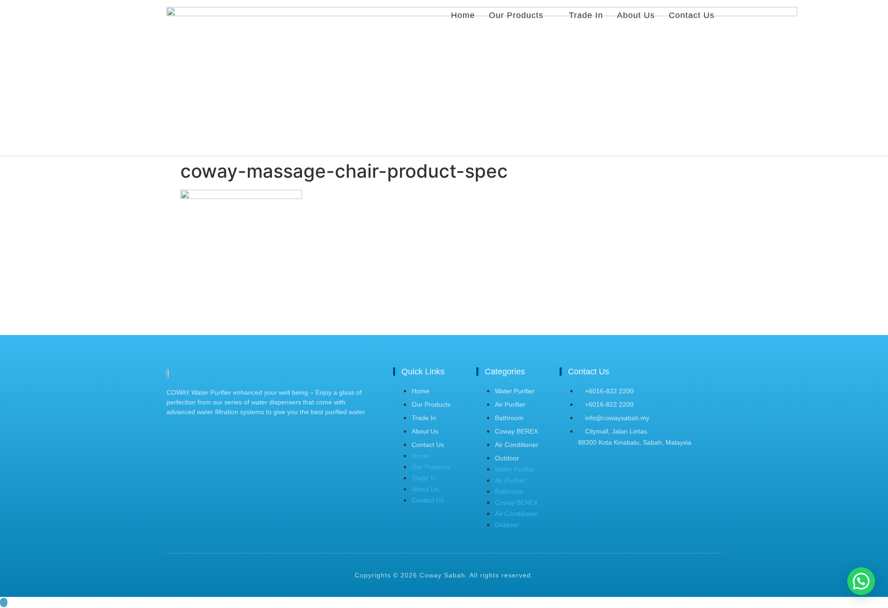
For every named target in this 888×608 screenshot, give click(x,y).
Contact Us (428, 444)
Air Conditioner (516, 444)
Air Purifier (510, 404)
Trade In (424, 418)
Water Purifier (515, 391)
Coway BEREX (516, 431)
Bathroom (509, 418)
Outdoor (507, 458)
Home (420, 391)
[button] (861, 581)
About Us (425, 431)
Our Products (431, 404)
